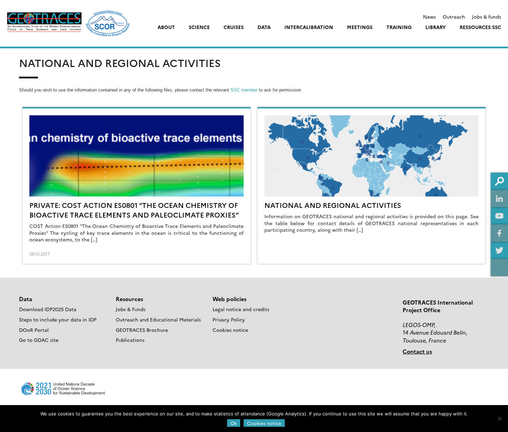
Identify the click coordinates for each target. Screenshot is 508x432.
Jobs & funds (486, 16)
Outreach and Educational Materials (158, 319)
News (429, 16)
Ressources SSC (480, 26)
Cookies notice (230, 329)
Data (264, 26)
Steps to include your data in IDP (57, 319)
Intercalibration (308, 26)
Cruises (234, 26)
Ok (234, 423)
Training (399, 26)
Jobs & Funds (130, 309)
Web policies (229, 299)
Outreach (454, 16)
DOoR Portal (34, 329)
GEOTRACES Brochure (142, 329)
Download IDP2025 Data (47, 309)
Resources (129, 299)
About (166, 26)
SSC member (244, 90)
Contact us (417, 351)
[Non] (499, 418)
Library (435, 26)
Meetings (360, 26)
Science (199, 26)
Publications (130, 339)
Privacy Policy (229, 319)
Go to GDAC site (38, 339)
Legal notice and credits (241, 309)
